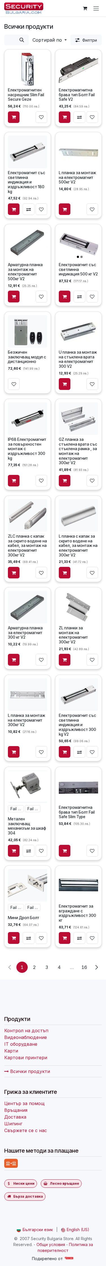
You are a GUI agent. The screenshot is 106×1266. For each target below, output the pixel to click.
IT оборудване (20, 1044)
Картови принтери (25, 1057)
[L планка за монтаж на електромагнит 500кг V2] (78, 152)
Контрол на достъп (26, 1030)
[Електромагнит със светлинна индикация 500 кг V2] (78, 244)
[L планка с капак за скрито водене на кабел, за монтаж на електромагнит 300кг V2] (78, 515)
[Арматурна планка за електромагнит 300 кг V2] (27, 607)
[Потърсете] (22, 40)
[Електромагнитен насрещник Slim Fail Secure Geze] (27, 69)
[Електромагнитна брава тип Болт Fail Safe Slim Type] (78, 786)
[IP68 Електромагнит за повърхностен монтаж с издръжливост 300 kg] (27, 418)
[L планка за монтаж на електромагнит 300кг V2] (27, 694)
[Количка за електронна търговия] (84, 8)
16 (84, 967)
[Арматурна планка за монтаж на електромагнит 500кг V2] (27, 244)
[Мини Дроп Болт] (27, 885)
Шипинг (13, 1123)
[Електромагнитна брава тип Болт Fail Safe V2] (78, 69)
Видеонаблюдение (25, 1037)
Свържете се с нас (25, 1130)
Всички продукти (29, 1071)
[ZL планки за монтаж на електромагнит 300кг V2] (78, 607)
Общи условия (50, 1244)
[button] (49, 40)
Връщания (15, 1110)
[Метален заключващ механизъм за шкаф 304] (27, 786)
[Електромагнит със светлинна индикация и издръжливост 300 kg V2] (78, 694)
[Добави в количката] (14, 117)
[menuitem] (35, 1229)
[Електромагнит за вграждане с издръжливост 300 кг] (78, 885)
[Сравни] (79, 117)
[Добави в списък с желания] (41, 117)
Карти (11, 1051)
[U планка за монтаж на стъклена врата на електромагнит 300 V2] (78, 331)
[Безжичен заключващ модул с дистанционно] (27, 331)
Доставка (15, 1117)
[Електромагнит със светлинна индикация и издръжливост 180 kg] (27, 152)
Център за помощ (24, 1103)
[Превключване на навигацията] (96, 8)
